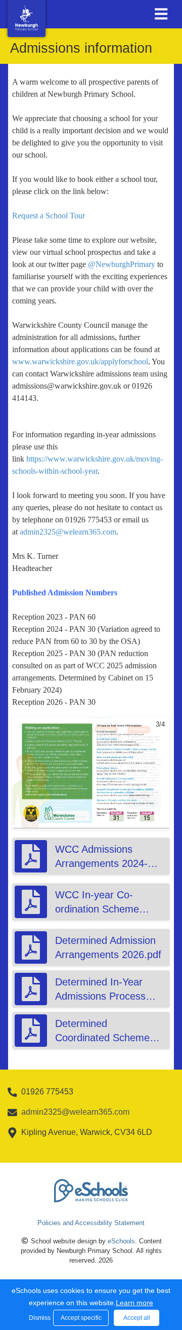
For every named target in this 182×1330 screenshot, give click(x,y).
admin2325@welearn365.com (68, 531)
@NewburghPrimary (121, 264)
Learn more (134, 1303)
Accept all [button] (136, 1317)
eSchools (121, 1241)
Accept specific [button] (81, 1317)
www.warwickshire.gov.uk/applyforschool (80, 361)
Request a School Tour (48, 215)
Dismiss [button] (38, 1317)
